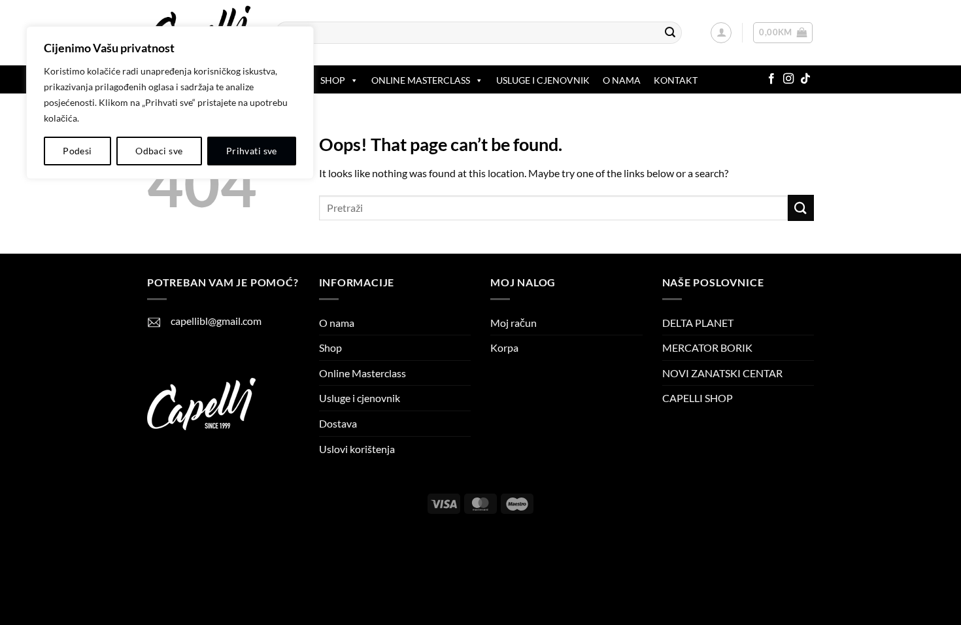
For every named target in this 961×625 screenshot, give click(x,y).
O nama (622, 80)
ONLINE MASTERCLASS (420, 80)
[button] (721, 32)
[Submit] (670, 33)
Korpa (504, 347)
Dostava (338, 423)
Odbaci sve (158, 150)
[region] (170, 102)
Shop (332, 80)
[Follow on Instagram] (788, 79)
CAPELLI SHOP (697, 398)
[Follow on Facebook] (771, 79)
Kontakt (676, 80)
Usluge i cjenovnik (543, 80)
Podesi (77, 150)
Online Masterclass (362, 373)
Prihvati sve (251, 150)
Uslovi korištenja (357, 449)
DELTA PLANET (697, 322)
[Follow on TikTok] (805, 79)
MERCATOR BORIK (707, 347)
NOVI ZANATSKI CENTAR (722, 373)
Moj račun (513, 322)
